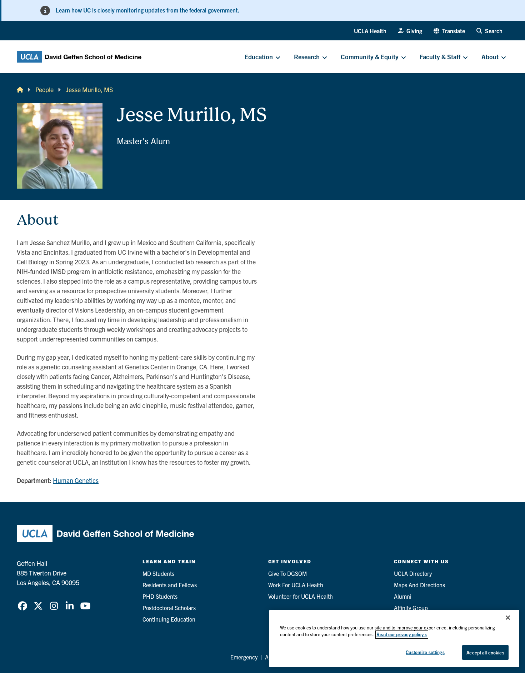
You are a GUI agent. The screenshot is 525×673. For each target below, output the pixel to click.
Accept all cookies (485, 652)
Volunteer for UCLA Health (300, 596)
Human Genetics (76, 480)
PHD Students (160, 596)
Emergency (244, 656)
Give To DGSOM (287, 573)
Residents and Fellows (169, 584)
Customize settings (425, 652)
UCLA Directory (413, 573)
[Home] (20, 89)
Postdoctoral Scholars (169, 607)
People (44, 89)
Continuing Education (168, 619)
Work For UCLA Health (295, 584)
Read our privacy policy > (401, 635)
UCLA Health (370, 30)
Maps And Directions (419, 584)
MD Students (158, 573)
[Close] (508, 617)
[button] (449, 31)
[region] (394, 638)
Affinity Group (411, 607)
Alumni (402, 596)
